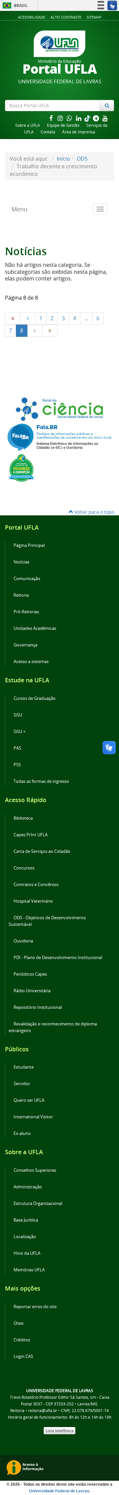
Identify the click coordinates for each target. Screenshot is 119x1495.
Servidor (22, 1083)
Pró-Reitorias (26, 612)
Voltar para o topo (93, 512)
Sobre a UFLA (27, 125)
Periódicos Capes (30, 974)
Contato (48, 132)
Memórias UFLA (29, 1270)
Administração (28, 1187)
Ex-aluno (22, 1133)
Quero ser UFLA (29, 1100)
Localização (25, 1236)
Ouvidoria (23, 941)
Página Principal (29, 545)
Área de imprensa (78, 132)
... (86, 318)
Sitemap (94, 17)
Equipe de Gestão (63, 125)
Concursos (24, 868)
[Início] (12, 318)
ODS (82, 158)
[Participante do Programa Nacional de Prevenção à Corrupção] (21, 467)
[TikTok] (88, 118)
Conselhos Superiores (35, 1170)
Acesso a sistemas (31, 661)
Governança (25, 645)
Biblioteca (23, 818)
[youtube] (105, 118)
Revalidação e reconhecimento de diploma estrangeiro (53, 1027)
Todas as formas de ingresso (41, 781)
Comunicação (27, 578)
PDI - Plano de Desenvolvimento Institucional (58, 957)
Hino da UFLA (27, 1253)
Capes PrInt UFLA (31, 835)
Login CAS (23, 1356)
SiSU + (19, 731)
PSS (17, 765)
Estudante (24, 1067)
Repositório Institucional (38, 1007)
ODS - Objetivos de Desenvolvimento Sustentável (47, 921)
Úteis (18, 1323)
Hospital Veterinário (33, 901)
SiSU (18, 715)
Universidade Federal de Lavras (59, 1491)
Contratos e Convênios (36, 884)
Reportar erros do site (35, 1306)
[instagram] (60, 118)
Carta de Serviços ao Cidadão (42, 851)
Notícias (21, 562)
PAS (17, 748)
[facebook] (51, 118)
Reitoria (21, 595)
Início (63, 158)
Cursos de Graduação (35, 698)
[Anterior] (28, 318)
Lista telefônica (59, 1430)
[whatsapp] (70, 118)
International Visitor (33, 1117)
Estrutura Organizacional (38, 1203)
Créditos (22, 1340)
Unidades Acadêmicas (35, 628)
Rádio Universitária (32, 991)
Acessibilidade (31, 17)
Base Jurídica (26, 1220)
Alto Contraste (66, 17)
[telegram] (96, 118)
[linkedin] (79, 118)
